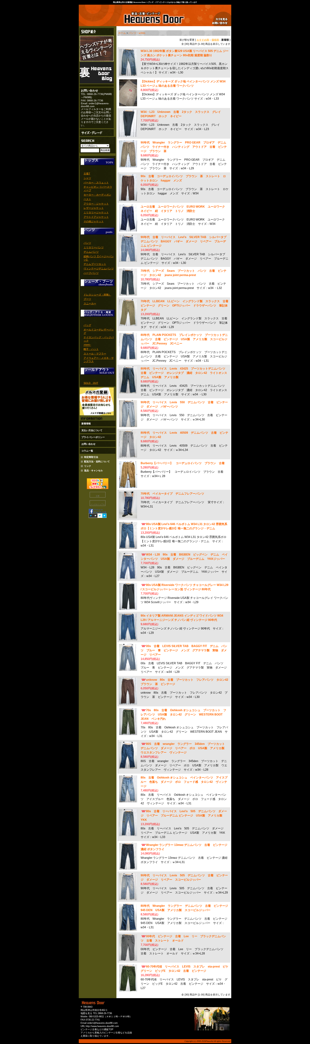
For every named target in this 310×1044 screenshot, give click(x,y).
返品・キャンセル (93, 470)
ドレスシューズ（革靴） (97, 294)
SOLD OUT (91, 383)
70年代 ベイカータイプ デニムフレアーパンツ (172, 493)
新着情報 (86, 423)
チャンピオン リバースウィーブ (98, 188)
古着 (97, 496)
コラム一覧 (87, 450)
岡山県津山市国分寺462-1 (94, 1010)
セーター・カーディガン (97, 194)
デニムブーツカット (95, 264)
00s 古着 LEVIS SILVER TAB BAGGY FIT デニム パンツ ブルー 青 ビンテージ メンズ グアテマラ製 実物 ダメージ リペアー (184, 650)
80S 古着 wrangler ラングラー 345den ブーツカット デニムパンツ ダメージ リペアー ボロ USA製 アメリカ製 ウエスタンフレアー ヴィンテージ (184, 748)
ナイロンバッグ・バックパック (99, 339)
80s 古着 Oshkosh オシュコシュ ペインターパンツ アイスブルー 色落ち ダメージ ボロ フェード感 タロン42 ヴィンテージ (184, 782)
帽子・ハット (91, 349)
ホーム (122, 33)
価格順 (215, 39)
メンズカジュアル (97, 504)
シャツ (87, 178)
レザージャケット (94, 208)
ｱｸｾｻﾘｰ (87, 345)
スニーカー (90, 303)
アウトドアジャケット (96, 216)
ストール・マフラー (95, 353)
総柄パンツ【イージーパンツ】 (99, 258)
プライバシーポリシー (93, 437)
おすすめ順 (203, 39)
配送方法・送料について (97, 461)
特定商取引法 (91, 457)
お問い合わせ (88, 444)
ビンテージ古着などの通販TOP (97, 1029)
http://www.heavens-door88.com (102, 1026)
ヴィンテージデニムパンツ (99, 268)
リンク (87, 466)
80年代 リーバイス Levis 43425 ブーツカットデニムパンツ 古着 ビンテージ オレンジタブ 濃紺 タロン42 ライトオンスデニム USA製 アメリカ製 (184, 373)
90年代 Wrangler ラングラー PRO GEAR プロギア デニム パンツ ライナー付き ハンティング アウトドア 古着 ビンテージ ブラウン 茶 (185, 147)
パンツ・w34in (137, 33)
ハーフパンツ (91, 273)
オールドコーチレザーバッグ (99, 331)
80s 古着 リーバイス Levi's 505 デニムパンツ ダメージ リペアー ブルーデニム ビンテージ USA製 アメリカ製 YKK (184, 815)
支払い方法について (91, 430)
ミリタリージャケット (96, 212)
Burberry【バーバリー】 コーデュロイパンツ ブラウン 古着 (183, 463)
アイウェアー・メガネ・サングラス (99, 359)
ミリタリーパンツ (94, 247)
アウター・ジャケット (96, 203)
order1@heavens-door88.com (102, 1023)
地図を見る (86, 1013)
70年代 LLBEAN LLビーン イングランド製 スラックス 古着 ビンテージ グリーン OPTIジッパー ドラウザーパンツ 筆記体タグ (186, 305)
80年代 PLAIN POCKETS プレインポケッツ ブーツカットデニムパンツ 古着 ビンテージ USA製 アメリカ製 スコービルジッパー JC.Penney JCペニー (184, 339)
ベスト (87, 199)
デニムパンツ (91, 251)
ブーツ (87, 299)
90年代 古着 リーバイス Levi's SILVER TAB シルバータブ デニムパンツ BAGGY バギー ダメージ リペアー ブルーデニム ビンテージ (185, 241)
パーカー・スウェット (96, 182)
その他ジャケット (94, 221)
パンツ (87, 242)
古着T (87, 173)
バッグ (87, 325)
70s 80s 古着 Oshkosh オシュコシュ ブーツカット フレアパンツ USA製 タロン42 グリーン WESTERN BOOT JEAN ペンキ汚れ (183, 714)
